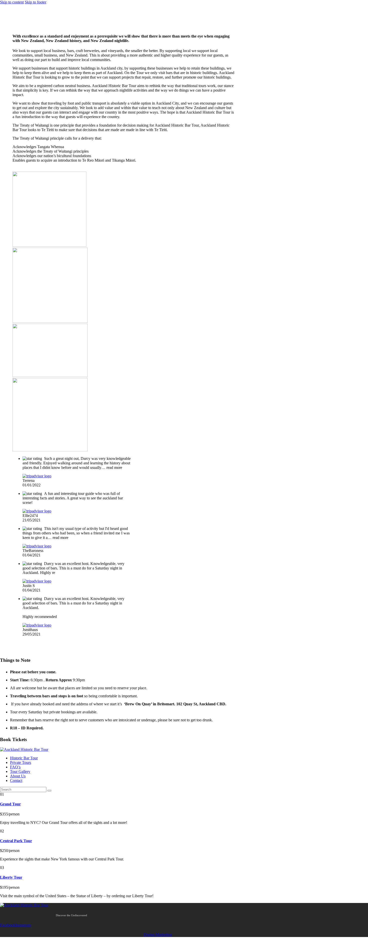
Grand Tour (10, 804)
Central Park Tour (16, 841)
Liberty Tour (11, 877)
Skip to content (12, 2)
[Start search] (49, 790)
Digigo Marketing (158, 934)
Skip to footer (35, 2)
